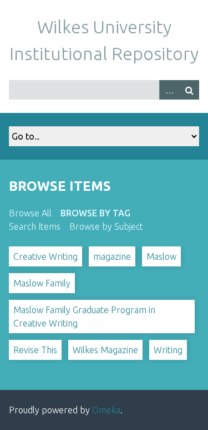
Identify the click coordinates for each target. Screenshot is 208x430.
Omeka (106, 410)
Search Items (34, 226)
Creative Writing (45, 256)
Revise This (35, 350)
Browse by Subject (106, 226)
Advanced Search (169, 90)
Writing (168, 350)
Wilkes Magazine (105, 350)
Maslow (161, 256)
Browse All (30, 213)
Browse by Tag (95, 213)
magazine (112, 256)
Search (189, 90)
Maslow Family (41, 283)
